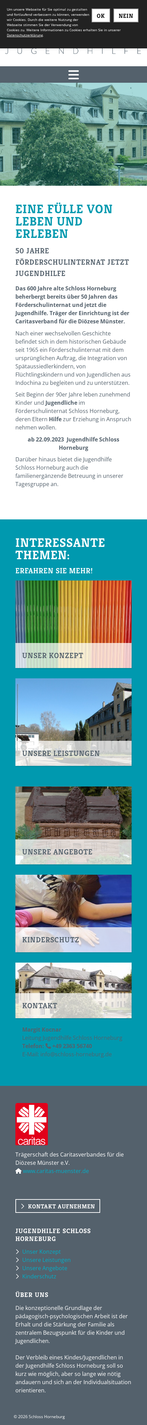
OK (101, 16)
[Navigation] (73, 74)
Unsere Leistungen (46, 1260)
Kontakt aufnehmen (61, 1206)
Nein (126, 16)
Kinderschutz (39, 1276)
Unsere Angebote (44, 1268)
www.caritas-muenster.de (56, 1171)
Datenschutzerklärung (25, 35)
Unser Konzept (41, 1251)
